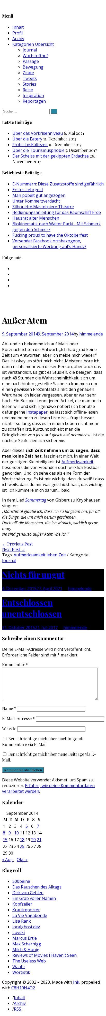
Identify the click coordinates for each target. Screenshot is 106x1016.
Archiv (18, 38)
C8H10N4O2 (23, 988)
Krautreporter (26, 910)
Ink (76, 982)
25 (22, 846)
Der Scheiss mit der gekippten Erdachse (50, 156)
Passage (31, 61)
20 (33, 839)
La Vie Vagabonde (29, 915)
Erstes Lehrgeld (27, 189)
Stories (29, 84)
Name (9, 708)
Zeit (62, 555)
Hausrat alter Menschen (35, 218)
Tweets (30, 78)
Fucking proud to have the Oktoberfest (50, 235)
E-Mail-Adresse (18, 718)
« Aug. (8, 859)
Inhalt (18, 27)
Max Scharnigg (26, 944)
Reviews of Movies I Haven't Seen (44, 955)
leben (52, 555)
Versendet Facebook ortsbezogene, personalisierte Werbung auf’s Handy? (49, 243)
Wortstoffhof (35, 55)
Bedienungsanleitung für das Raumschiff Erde (56, 212)
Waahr (18, 966)
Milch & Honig (25, 949)
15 (5, 839)
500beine (21, 881)
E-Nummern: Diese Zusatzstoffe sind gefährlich (58, 184)
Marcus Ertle (24, 938)
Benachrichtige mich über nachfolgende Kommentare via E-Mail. (43, 741)
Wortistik (21, 972)
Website (9, 728)
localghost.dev (26, 927)
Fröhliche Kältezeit (30, 144)
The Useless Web (29, 961)
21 (39, 839)
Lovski (18, 932)
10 (16, 833)
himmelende (91, 334)
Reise (28, 90)
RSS (17, 1009)
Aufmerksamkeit (77, 462)
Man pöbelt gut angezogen (38, 195)
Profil (17, 33)
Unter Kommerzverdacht (36, 201)
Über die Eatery (27, 139)
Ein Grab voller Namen (34, 898)
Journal (30, 50)
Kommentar (15, 664)
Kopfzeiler (22, 904)
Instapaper (37, 412)
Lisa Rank (21, 921)
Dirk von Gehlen (27, 892)
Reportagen (34, 101)
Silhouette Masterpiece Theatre (43, 207)
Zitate (28, 73)
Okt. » (22, 859)
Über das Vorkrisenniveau (37, 133)
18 (22, 839)
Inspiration (33, 95)
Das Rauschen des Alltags (36, 887)
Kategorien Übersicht (33, 44)
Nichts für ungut (33, 574)
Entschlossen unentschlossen (32, 608)
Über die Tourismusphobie (38, 150)
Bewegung (33, 67)
